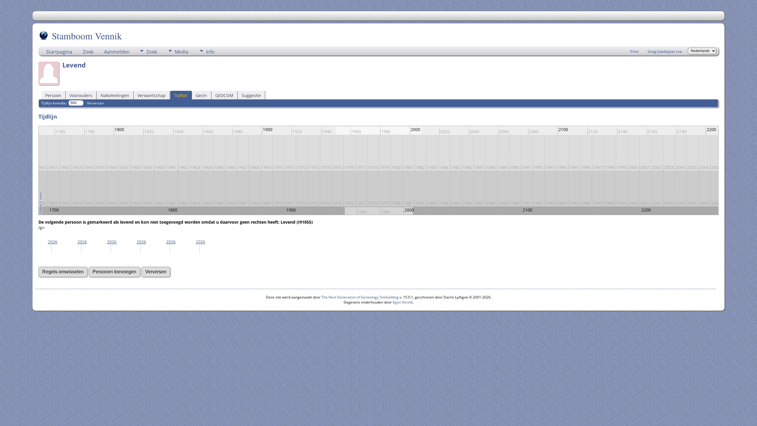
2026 (52, 242)
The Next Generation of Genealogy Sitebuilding (360, 297)
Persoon (53, 95)
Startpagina (59, 52)
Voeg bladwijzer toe (665, 51)
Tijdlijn (180, 95)
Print (634, 51)
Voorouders (80, 95)
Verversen (95, 103)
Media (181, 52)
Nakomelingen (115, 95)
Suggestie (251, 95)
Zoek (88, 52)
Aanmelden (117, 52)
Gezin (201, 95)
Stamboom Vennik (87, 35)
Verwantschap (152, 95)
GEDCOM (224, 95)
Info (210, 52)
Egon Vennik (403, 302)
